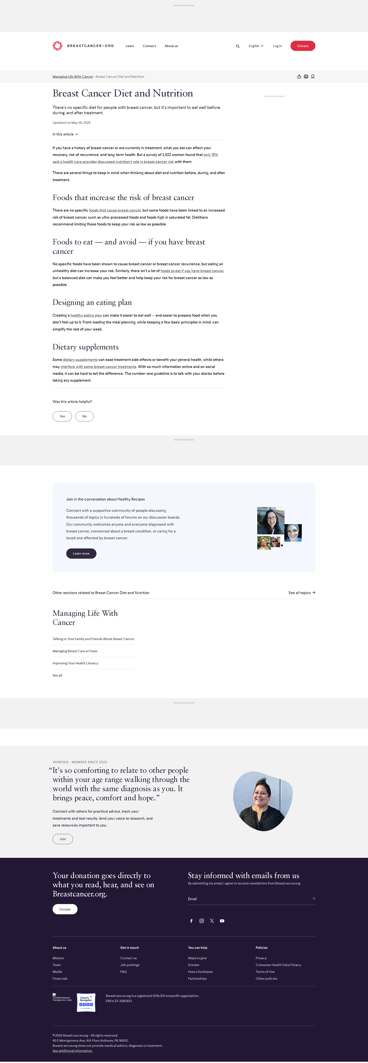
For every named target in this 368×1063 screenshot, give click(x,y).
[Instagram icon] (200, 920)
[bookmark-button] (312, 76)
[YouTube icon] (221, 920)
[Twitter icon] (211, 920)
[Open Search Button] (237, 45)
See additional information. (73, 1051)
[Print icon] (306, 76)
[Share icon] (299, 76)
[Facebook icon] (190, 920)
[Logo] (83, 45)
